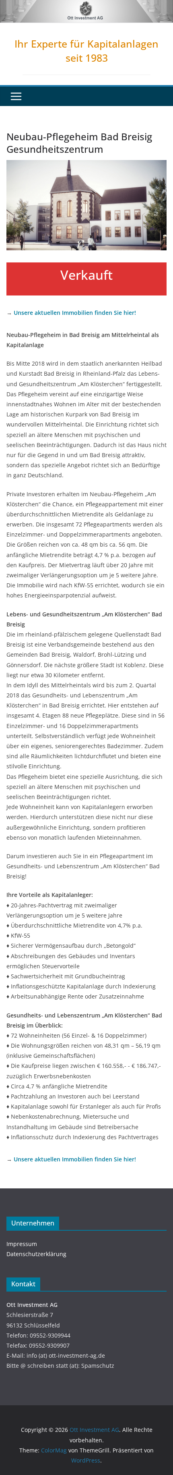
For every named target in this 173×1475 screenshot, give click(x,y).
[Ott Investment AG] (86, 5)
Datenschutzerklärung (36, 1254)
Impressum (21, 1244)
